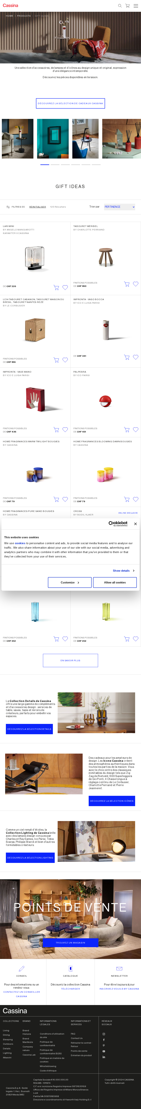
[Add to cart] (56, 287)
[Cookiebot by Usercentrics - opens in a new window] (111, 524)
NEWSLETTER (119, 976)
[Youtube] (104, 1053)
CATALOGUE (70, 976)
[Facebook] (104, 1041)
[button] (135, 6)
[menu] (136, 6)
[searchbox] (120, 5)
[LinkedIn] (104, 1058)
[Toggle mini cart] (127, 5)
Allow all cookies (115, 582)
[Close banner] (135, 524)
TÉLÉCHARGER (70, 989)
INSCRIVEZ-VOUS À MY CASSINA (119, 989)
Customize (68, 582)
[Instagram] (104, 1036)
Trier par (94, 207)
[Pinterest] (104, 1047)
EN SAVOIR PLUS (70, 660)
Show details (121, 570)
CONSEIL (21, 976)
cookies (20, 543)
